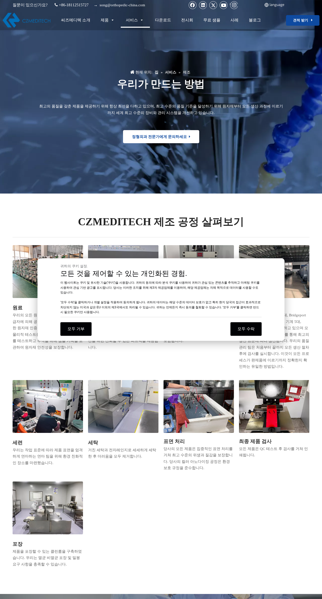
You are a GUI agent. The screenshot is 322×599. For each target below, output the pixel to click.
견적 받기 (302, 20)
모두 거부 (76, 329)
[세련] (48, 406)
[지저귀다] (213, 5)
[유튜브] (224, 5)
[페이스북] (193, 5)
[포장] (48, 507)
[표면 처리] (199, 406)
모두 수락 (246, 329)
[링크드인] (203, 5)
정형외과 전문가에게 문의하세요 (160, 137)
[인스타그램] (234, 5)
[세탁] (123, 406)
